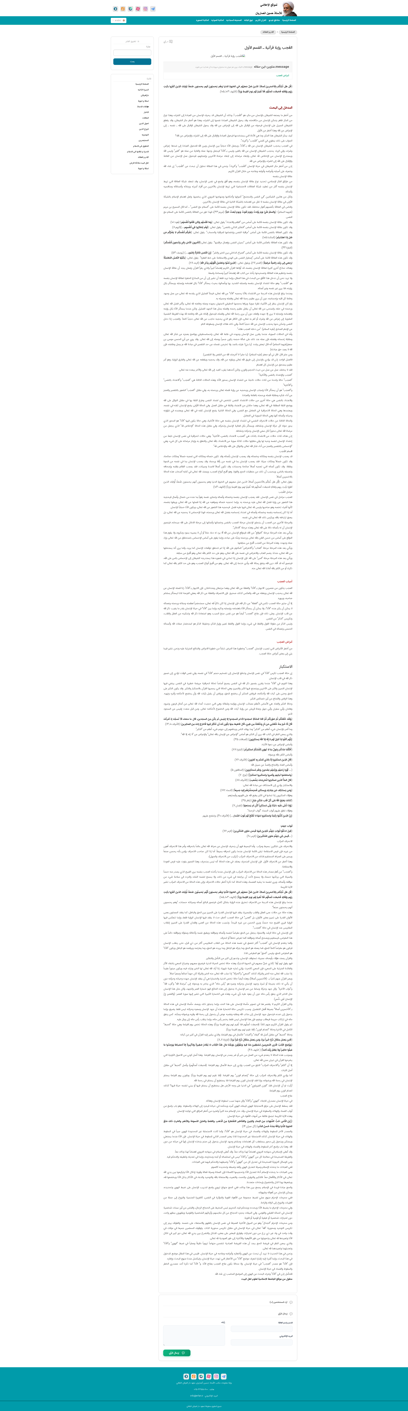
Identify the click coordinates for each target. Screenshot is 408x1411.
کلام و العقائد (268, 32)
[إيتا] (123, 9)
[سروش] (115, 9)
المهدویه (145, 135)
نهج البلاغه (248, 20)
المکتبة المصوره (202, 20)
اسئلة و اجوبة (143, 101)
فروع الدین (144, 129)
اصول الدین (144, 123)
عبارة (148, 47)
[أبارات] (138, 9)
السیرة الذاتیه (143, 90)
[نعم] (130, 9)
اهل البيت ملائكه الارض (139, 163)
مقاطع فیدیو (274, 20)
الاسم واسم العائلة (285, 1323)
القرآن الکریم (260, 20)
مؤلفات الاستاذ (143, 107)
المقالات (145, 118)
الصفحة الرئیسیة (289, 20)
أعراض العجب (282, 76)
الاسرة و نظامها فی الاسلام (138, 152)
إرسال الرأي (174, 1353)
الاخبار (146, 112)
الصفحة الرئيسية (288, 32)
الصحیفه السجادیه (234, 20)
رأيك (223, 1322)
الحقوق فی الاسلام (141, 146)
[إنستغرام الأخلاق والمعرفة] (145, 9)
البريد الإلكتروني (286, 1336)
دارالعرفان (145, 95)
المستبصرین (144, 140)
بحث (132, 62)
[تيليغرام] (153, 9)
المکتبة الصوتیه (217, 20)
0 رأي (166, 42)
